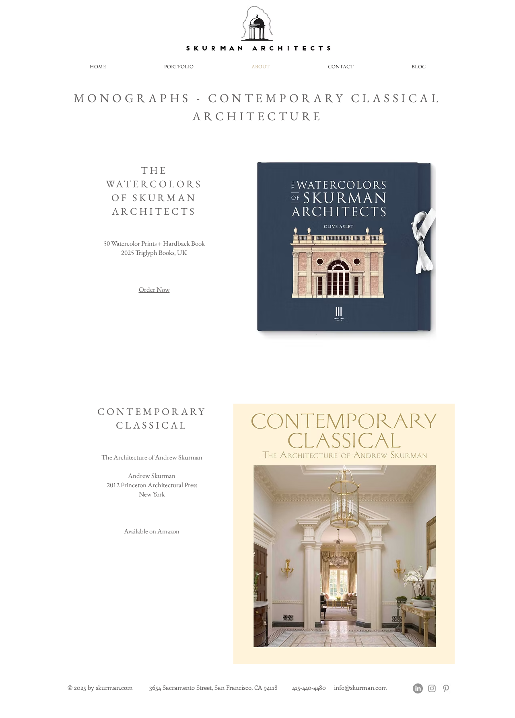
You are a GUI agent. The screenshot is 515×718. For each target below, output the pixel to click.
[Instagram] (432, 688)
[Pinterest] (446, 688)
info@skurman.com (360, 687)
